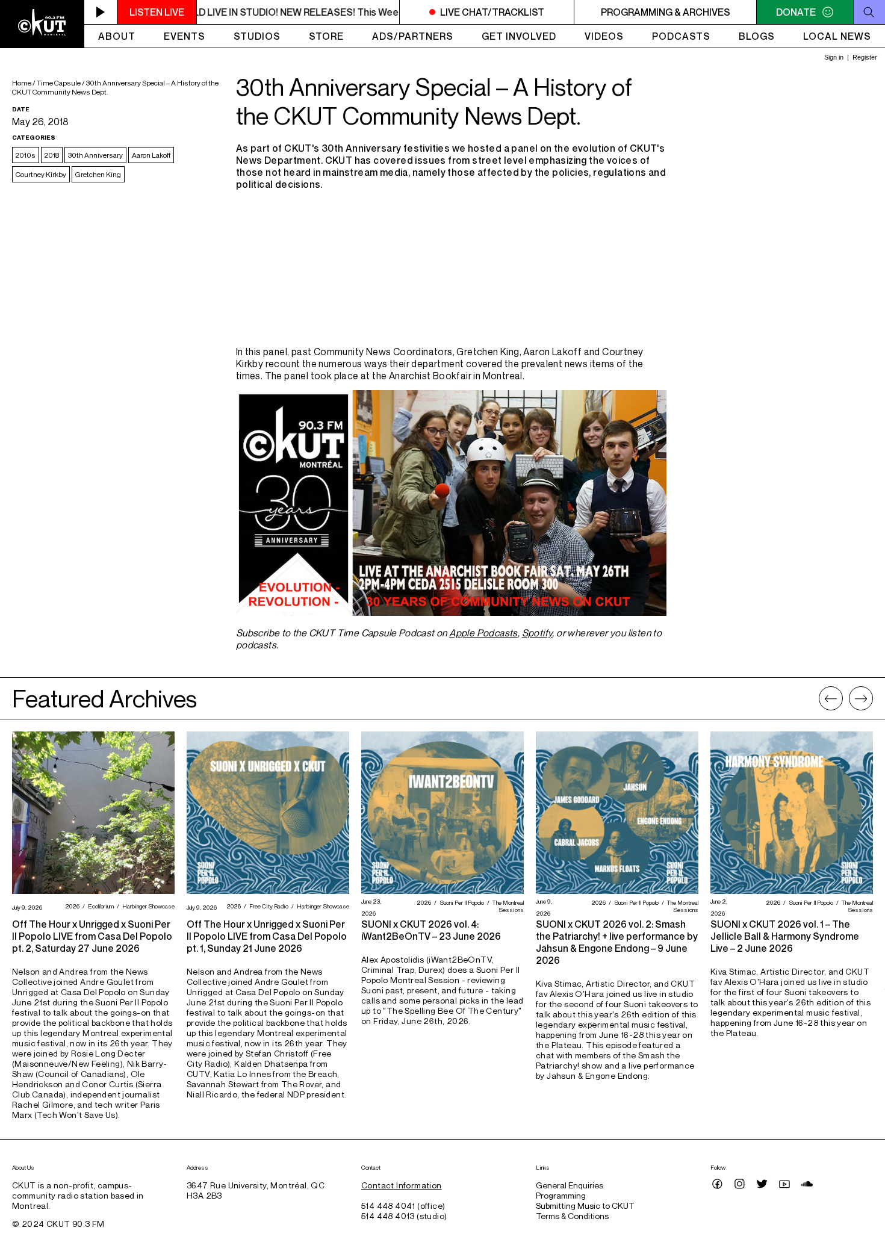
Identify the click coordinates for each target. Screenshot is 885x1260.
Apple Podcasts (483, 633)
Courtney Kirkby (41, 174)
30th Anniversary (95, 155)
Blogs (757, 36)
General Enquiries (569, 1185)
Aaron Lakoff (151, 155)
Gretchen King (98, 174)
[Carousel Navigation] (846, 698)
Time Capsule (59, 82)
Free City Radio (267, 906)
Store (326, 36)
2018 (52, 155)
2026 (70, 906)
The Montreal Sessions (506, 906)
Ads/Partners (412, 36)
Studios (257, 36)
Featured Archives (104, 698)
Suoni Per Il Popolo (460, 902)
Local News (837, 36)
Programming (561, 1195)
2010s (26, 155)
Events (184, 36)
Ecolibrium (99, 906)
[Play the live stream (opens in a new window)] (100, 12)
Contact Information (401, 1185)
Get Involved (519, 36)
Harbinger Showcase (147, 906)
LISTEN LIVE (156, 12)
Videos (604, 36)
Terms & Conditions (572, 1216)
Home (21, 82)
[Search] (869, 12)
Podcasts (681, 36)
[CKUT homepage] (42, 24)
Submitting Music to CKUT (585, 1205)
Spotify (537, 633)
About (116, 36)
